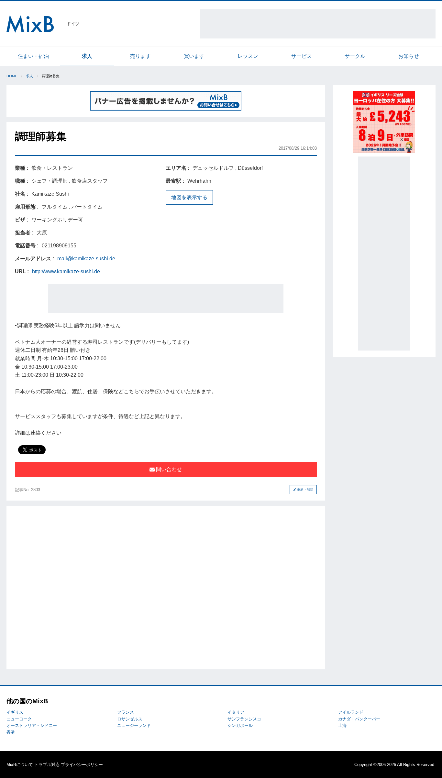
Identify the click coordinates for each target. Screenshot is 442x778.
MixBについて (19, 764)
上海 (342, 725)
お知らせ (408, 56)
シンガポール (240, 725)
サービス (301, 56)
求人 (87, 56)
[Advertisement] (318, 23)
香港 (10, 732)
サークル (355, 56)
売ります (140, 56)
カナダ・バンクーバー (359, 719)
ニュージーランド (134, 725)
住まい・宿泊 (33, 56)
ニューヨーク (19, 719)
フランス (125, 712)
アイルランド (350, 712)
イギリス (14, 712)
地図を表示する (189, 197)
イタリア (235, 712)
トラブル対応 (47, 764)
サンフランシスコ (244, 719)
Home (11, 76)
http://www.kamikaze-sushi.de (66, 271)
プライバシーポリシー (82, 764)
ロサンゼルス (129, 719)
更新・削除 (304, 489)
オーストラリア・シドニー (31, 725)
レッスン (248, 56)
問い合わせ (168, 469)
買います (194, 56)
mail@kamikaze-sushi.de (86, 258)
